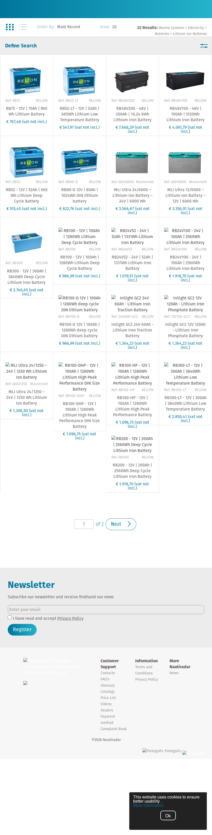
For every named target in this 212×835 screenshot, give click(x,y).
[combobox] (76, 27)
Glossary (108, 685)
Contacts (108, 672)
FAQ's (105, 679)
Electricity (196, 27)
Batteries (162, 33)
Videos (106, 704)
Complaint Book (114, 728)
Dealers (107, 710)
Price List (108, 697)
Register (22, 629)
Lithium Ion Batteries (190, 33)
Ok (168, 815)
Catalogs (108, 691)
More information (148, 805)
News (174, 672)
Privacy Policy (70, 618)
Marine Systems (171, 27)
